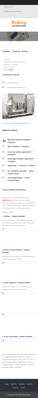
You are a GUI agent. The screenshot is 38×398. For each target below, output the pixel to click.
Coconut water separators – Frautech (20, 153)
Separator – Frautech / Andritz (21, 165)
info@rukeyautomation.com (12, 11)
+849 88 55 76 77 (9, 7)
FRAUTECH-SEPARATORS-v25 (21, 123)
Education (30, 384)
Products (15, 388)
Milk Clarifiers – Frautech (18, 146)
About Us (14, 384)
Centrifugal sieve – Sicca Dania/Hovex (19, 179)
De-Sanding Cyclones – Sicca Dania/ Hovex (21, 172)
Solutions (22, 384)
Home (7, 384)
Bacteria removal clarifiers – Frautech (20, 141)
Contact (22, 388)
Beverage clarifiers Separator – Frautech (21, 160)
